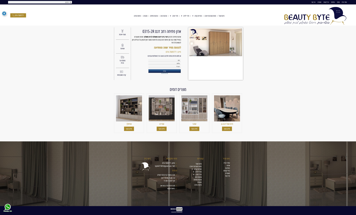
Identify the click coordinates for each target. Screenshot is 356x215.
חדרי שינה (175, 16)
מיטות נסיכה (137, 16)
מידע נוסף (227, 129)
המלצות (333, 2)
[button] (193, 32)
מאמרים (319, 2)
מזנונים (145, 16)
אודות (338, 2)
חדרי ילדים (186, 16)
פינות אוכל (221, 16)
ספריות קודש (198, 16)
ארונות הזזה (163, 16)
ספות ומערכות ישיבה (210, 16)
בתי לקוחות (326, 2)
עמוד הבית (344, 2)
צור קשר (313, 2)
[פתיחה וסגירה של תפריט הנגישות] (4, 13)
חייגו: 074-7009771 (173, 52)
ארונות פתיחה (154, 16)
